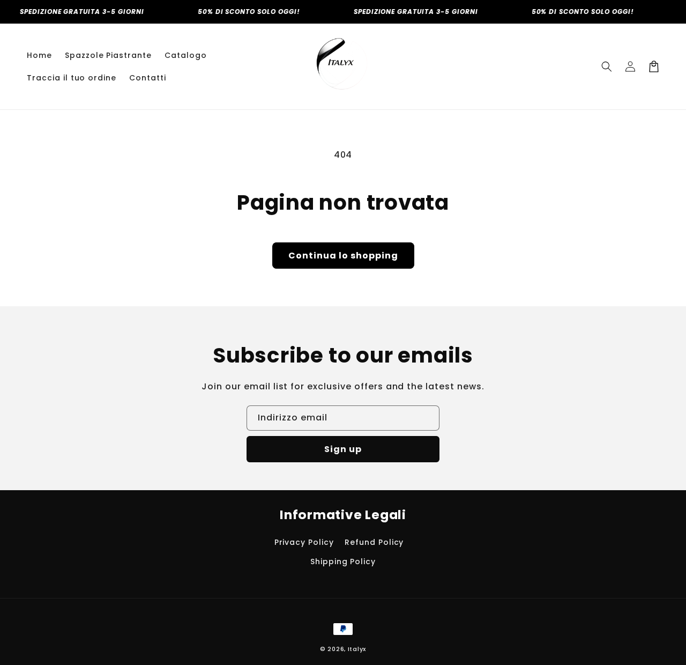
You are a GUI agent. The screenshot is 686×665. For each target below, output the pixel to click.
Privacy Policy (304, 542)
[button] (606, 66)
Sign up (343, 449)
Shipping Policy (343, 561)
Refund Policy (374, 542)
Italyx (357, 649)
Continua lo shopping (343, 255)
